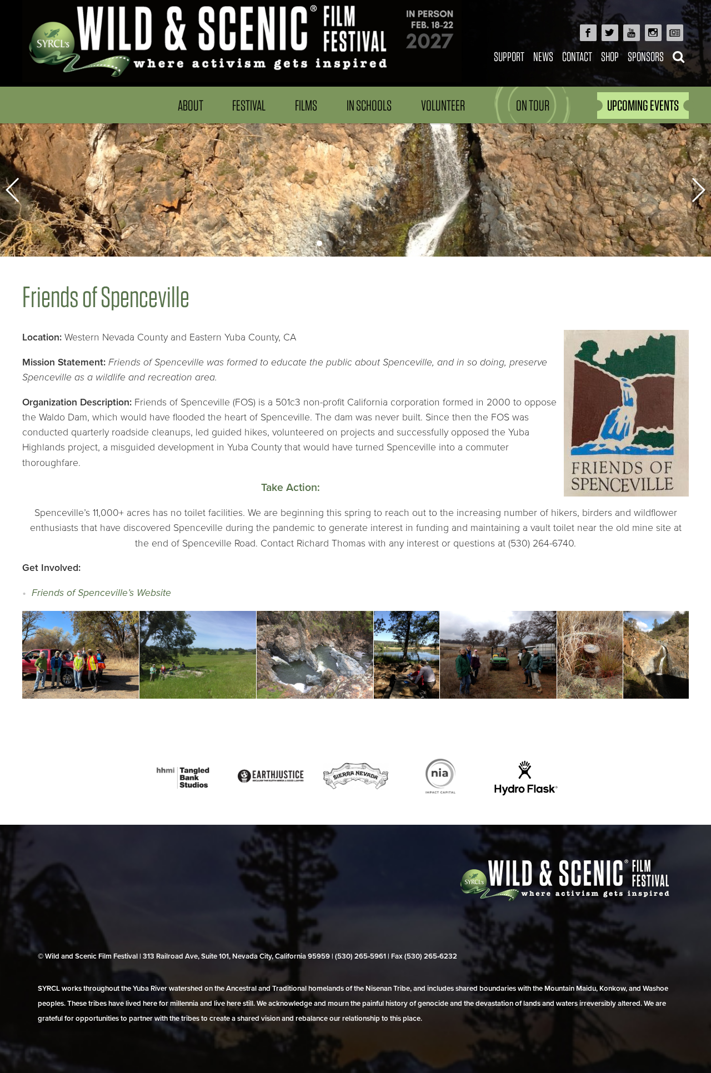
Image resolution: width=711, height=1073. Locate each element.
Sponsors (646, 56)
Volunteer (443, 105)
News (543, 56)
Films (306, 105)
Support (509, 56)
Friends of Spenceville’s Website (101, 593)
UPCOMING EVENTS (643, 105)
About (190, 105)
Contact (577, 56)
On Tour (532, 105)
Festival (249, 105)
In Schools (369, 105)
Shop (610, 56)
